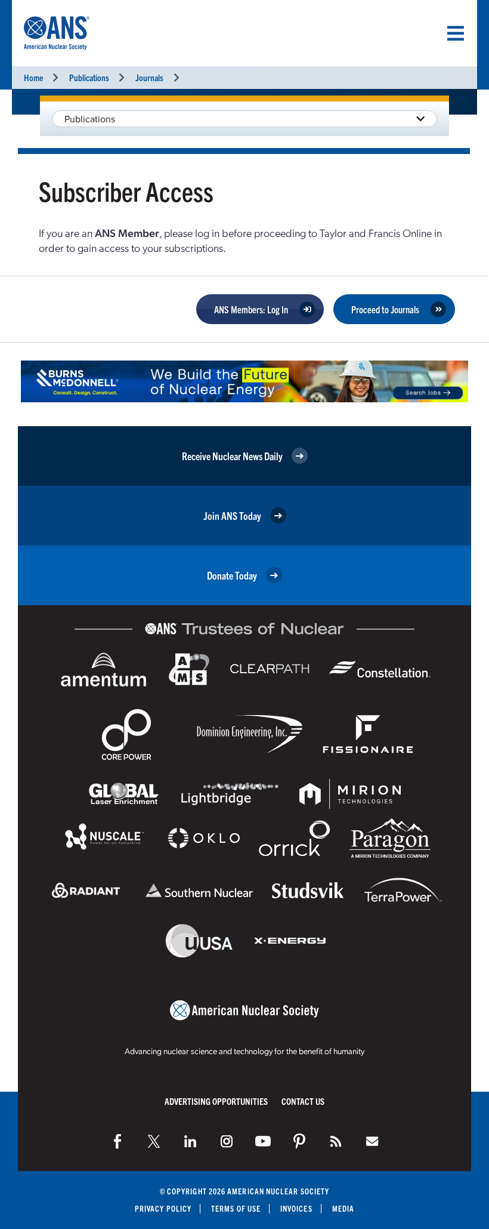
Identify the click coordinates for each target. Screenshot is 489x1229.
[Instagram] (226, 1141)
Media (343, 1208)
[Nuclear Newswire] (335, 1141)
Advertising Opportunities (216, 1101)
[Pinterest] (299, 1141)
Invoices (296, 1208)
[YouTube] (263, 1141)
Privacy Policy (163, 1208)
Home (33, 77)
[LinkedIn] (190, 1141)
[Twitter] (154, 1141)
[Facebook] (117, 1141)
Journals (149, 77)
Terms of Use (236, 1208)
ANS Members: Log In (251, 309)
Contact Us (302, 1101)
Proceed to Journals (385, 309)
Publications (89, 77)
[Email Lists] (372, 1141)
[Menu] (455, 33)
